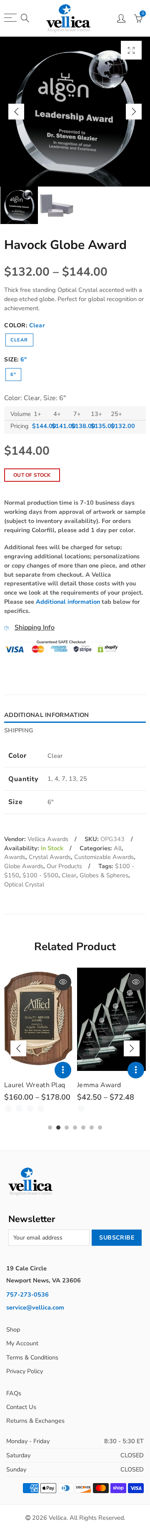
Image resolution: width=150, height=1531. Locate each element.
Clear (19, 340)
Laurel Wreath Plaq (34, 1085)
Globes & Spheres (104, 875)
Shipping (18, 730)
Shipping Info (35, 627)
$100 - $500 (40, 875)
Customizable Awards (104, 857)
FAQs (13, 1393)
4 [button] (75, 1127)
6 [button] (92, 1127)
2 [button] (58, 1127)
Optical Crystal (24, 884)
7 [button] (100, 1127)
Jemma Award (99, 1085)
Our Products (64, 866)
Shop (13, 1329)
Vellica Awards (48, 839)
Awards (14, 857)
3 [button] (67, 1127)
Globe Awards (23, 866)
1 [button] (50, 1127)
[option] (75, 112)
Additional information (68, 601)
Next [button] (134, 111)
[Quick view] (63, 982)
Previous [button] (16, 111)
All (118, 848)
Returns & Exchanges (35, 1420)
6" (13, 374)
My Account (22, 1343)
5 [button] (83, 1127)
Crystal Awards (50, 857)
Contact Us (21, 1407)
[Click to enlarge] (131, 50)
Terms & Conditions (32, 1357)
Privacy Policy (24, 1371)
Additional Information (46, 715)
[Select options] (63, 1070)
